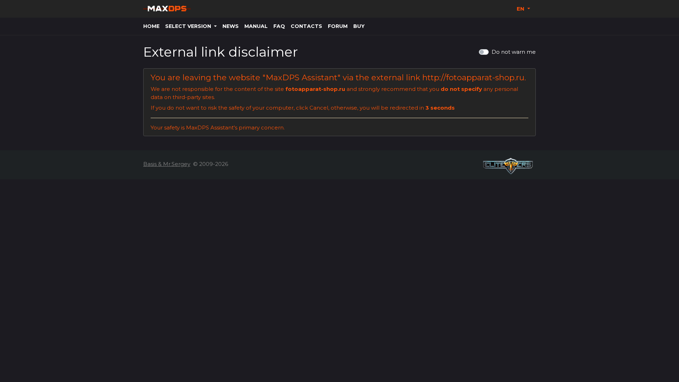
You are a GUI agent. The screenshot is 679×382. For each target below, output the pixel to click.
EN (521, 8)
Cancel (318, 107)
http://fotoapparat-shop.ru (473, 77)
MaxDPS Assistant (301, 77)
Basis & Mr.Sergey (166, 164)
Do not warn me (514, 51)
